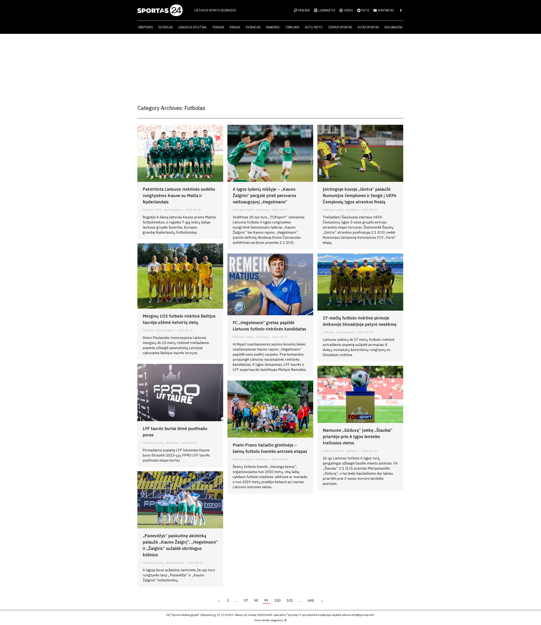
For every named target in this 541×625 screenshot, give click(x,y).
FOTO (365, 10)
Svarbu (249, 210)
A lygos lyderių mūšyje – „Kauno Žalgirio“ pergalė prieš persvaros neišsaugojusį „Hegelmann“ (264, 195)
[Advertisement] (270, 65)
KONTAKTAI (386, 10)
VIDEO (348, 10)
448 (311, 600)
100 (277, 600)
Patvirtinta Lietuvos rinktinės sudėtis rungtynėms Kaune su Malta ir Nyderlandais (179, 195)
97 (246, 600)
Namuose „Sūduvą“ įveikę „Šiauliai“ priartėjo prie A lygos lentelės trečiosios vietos (357, 436)
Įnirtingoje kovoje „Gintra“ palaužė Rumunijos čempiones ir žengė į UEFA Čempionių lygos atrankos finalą (359, 195)
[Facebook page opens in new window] (401, 10)
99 (266, 600)
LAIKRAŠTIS (327, 10)
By (173, 210)
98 (256, 600)
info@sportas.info (362, 615)
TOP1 (158, 210)
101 (290, 600)
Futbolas (148, 210)
